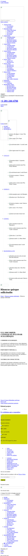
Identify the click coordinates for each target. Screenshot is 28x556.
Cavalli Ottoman (11, 73)
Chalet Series (7, 35)
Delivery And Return (12, 466)
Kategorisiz (6, 80)
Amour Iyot (10, 60)
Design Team (10, 460)
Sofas (8, 448)
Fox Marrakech (10, 74)
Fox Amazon (10, 26)
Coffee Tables (10, 452)
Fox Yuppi (9, 34)
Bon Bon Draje (10, 86)
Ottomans (9, 454)
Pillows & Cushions (12, 455)
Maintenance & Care (12, 463)
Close (2, 550)
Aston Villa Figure (11, 30)
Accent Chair (10, 451)
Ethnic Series (7, 72)
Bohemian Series (8, 28)
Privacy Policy (10, 467)
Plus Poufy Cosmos (11, 40)
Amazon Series (7, 24)
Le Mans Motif (10, 76)
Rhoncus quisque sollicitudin (12, 296)
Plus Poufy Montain (12, 41)
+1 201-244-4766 (9, 100)
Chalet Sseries (7, 51)
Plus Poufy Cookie (11, 88)
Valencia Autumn (11, 42)
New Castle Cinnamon (12, 79)
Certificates (9, 462)
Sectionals (9, 449)
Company (9, 458)
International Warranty (12, 459)
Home (2, 296)
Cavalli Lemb (10, 31)
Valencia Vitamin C (11, 70)
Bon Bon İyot (10, 62)
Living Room (7, 81)
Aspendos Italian (11, 37)
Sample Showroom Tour (13, 465)
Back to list (3, 401)
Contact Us (9, 469)
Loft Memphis (10, 69)
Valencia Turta (10, 91)
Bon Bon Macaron (11, 87)
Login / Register (8, 546)
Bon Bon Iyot (10, 65)
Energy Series (7, 59)
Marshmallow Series (9, 84)
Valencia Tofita (10, 90)
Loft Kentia (10, 27)
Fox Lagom (10, 33)
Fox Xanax (9, 67)
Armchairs (9, 83)
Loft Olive (9, 77)
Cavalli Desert (10, 38)
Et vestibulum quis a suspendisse (10, 412)
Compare (6, 544)
